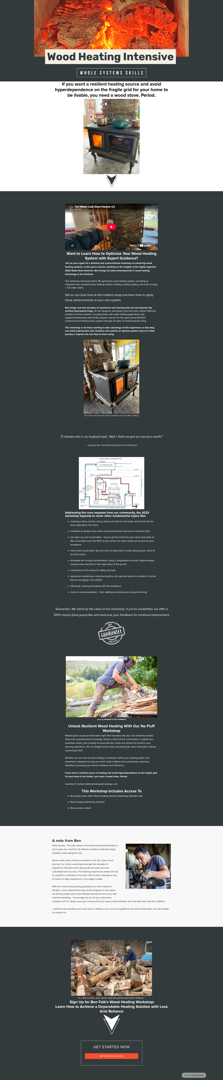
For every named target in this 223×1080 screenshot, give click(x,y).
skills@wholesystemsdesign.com (101, 784)
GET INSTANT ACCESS (111, 1056)
